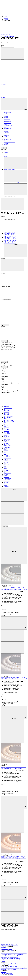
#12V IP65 (6, 412)
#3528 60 (6, 450)
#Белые (5, 471)
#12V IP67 (6, 413)
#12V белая (6, 418)
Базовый (3, 273)
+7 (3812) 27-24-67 (5, 945)
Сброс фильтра (4, 325)
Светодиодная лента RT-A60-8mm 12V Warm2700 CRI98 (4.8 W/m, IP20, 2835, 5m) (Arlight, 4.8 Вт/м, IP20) (13, 858)
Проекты (6, 19)
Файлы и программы (10, 969)
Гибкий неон (5, 137)
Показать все (14, 489)
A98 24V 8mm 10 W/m (9, 237)
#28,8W (5, 435)
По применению (5, 312)
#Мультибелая (7, 478)
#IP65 (5, 466)
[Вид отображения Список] (12, 519)
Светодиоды (7, 144)
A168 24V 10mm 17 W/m (10, 243)
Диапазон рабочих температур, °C (9, 391)
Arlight (11, 950)
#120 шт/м (6, 406)
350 (3, 378)
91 (3, 389)
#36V (5, 451)
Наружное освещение (6, 134)
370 (3, 379)
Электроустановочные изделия (11, 959)
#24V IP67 (6, 431)
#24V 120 (6, 425)
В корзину (19, 628)
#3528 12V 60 (7, 447)
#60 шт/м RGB (7, 458)
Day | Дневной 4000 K (8, 344)
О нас (5, 16)
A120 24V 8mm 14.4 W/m (10, 238)
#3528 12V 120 (7, 445)
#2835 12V (6, 437)
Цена (2, 538)
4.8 (3, 364)
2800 (4, 368)
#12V (5, 409)
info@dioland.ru (14, 945)
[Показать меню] (15, 163)
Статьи (8, 968)
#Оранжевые (7, 479)
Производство (7, 963)
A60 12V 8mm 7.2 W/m (9, 232)
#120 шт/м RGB (8, 408)
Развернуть (15, 244)
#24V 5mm (6, 427)
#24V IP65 (6, 429)
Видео (7, 966)
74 (3, 386)
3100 (4, 370)
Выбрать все (4, 341)
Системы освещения (6, 131)
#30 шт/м (6, 443)
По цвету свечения (5, 286)
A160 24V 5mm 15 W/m (9, 241)
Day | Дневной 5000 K (8, 342)
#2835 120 (6, 436)
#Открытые (6, 481)
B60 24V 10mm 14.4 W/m (10, 240)
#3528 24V (6, 448)
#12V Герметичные (8, 416)
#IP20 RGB (6, 464)
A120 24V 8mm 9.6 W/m (10, 236)
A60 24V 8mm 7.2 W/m (9, 234)
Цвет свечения (4, 328)
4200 (4, 372)
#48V (5, 452)
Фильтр (14, 551)
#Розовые (6, 482)
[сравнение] (12, 636)
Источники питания (6, 115)
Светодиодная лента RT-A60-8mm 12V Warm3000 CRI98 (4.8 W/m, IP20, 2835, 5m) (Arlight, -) (13, 767)
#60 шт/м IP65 (7, 456)
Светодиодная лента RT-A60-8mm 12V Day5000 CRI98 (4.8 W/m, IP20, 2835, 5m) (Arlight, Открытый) (14, 588)
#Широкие (6, 486)
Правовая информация (6, 949)
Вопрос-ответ (13, 968)
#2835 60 (6, 441)
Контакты (11, 36)
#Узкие (5, 485)
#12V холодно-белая (9, 421)
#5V (5, 454)
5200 (4, 373)
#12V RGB (6, 414)
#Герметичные (7, 473)
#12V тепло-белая (8, 420)
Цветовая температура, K (7, 365)
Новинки (6, 152)
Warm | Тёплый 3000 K (8, 346)
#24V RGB (6, 432)
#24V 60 (6, 428)
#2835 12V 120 (7, 439)
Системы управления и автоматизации (14, 953)
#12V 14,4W (7, 410)
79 (3, 387)
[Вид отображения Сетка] (12, 507)
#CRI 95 (6, 460)
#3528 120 (6, 444)
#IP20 (5, 463)
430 (3, 381)
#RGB (5, 469)
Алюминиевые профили (7, 123)
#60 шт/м (6, 455)
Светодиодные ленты (6, 953)
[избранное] (12, 647)
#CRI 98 (6, 462)
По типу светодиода (6, 299)
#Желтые (6, 474)
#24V (5, 424)
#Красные (6, 477)
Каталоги (3, 966)
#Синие (6, 483)
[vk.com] (12, 943)
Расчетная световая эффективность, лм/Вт (11, 383)
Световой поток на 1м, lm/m (8, 375)
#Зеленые (6, 475)
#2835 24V (6, 440)
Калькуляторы (20, 968)
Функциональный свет (11, 955)
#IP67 (5, 467)
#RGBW (6, 470)
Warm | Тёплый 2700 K (8, 347)
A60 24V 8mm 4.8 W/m (9, 233)
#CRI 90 (6, 459)
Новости (6, 18)
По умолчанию (4, 526)
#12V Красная (7, 417)
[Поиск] (12, 54)
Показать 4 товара (5, 392)
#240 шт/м (6, 422)
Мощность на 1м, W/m (6, 349)
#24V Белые (7, 433)
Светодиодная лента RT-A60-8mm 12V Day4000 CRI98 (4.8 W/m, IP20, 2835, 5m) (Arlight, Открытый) (14, 678)
